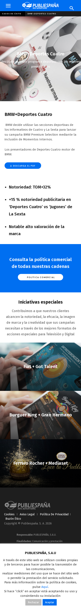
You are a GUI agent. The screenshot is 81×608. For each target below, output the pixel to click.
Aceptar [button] (49, 602)
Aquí (44, 587)
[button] (8, 5)
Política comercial (40, 277)
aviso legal (27, 514)
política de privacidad (54, 514)
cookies (9, 514)
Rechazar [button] (33, 602)
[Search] (72, 8)
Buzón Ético (13, 518)
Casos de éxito (11, 14)
